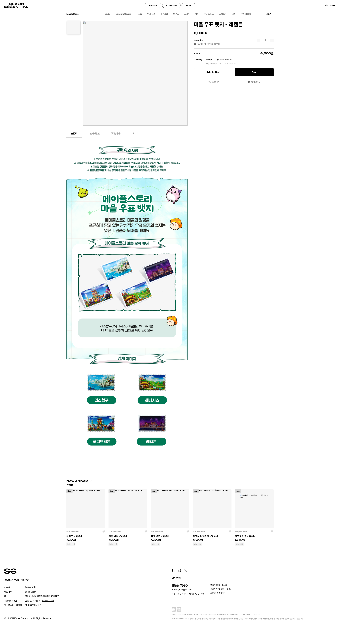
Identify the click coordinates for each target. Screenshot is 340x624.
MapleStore (72, 531)
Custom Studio (123, 14)
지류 (197, 14)
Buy (254, 72)
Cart (333, 5)
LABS (107, 14)
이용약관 (25, 579)
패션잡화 (164, 14)
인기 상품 (151, 14)
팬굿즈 (176, 14)
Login (325, 5)
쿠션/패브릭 (246, 14)
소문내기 (216, 82)
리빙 (234, 14)
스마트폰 (223, 14)
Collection (171, 5)
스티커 (187, 14)
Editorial (153, 5)
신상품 (139, 14)
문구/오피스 (209, 14)
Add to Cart (213, 72)
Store (188, 5)
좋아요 (255, 82)
